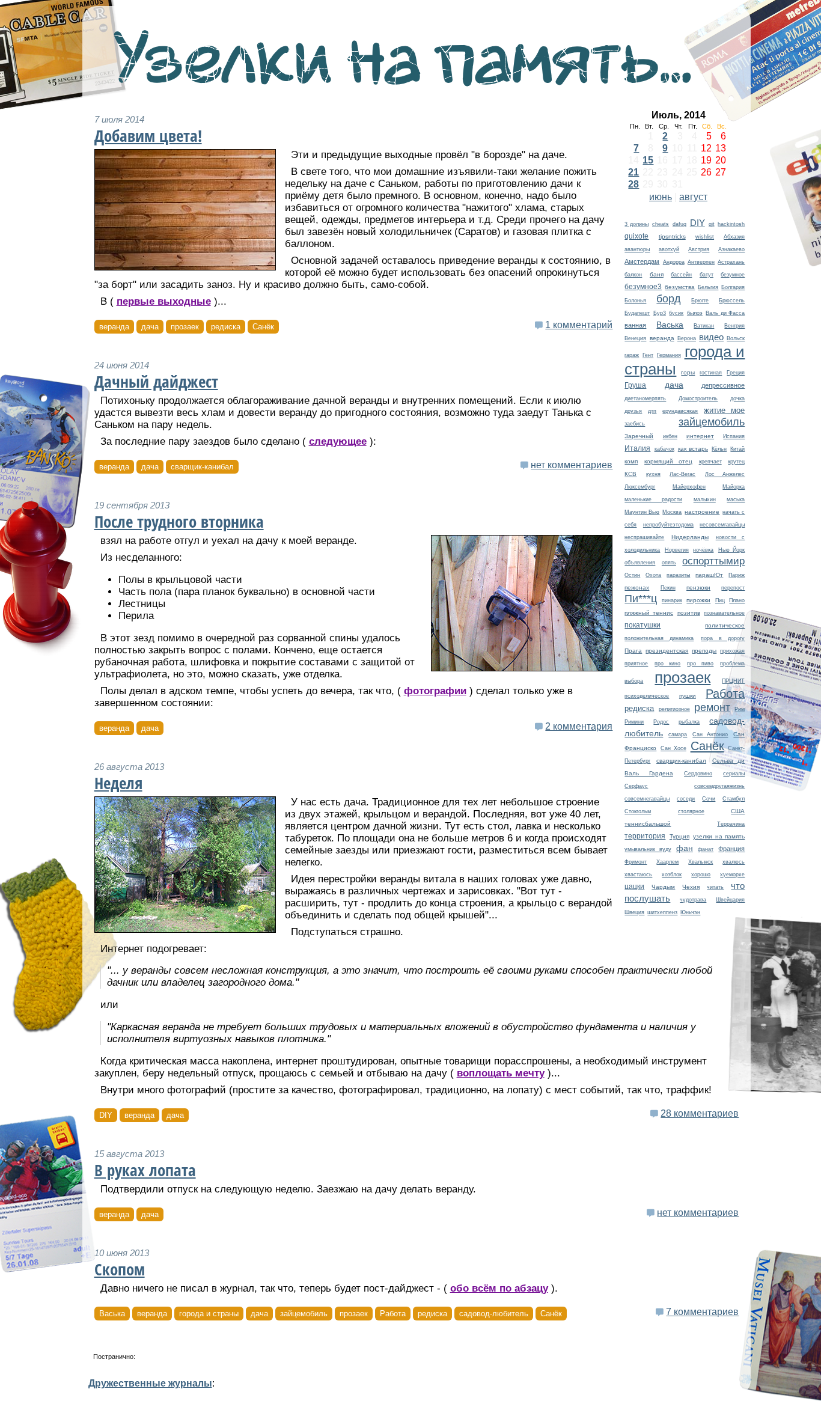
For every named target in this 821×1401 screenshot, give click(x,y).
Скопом (119, 1269)
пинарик (672, 600)
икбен (670, 436)
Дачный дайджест (156, 381)
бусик (676, 313)
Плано (737, 600)
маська (736, 499)
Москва (672, 512)
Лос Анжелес (725, 474)
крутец (736, 462)
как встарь (693, 448)
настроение (702, 511)
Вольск (736, 338)
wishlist (704, 237)
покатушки (642, 625)
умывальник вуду (647, 849)
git (712, 224)
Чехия (691, 887)
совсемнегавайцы (647, 799)
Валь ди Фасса (725, 313)
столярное (691, 811)
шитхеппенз (662, 912)
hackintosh (731, 224)
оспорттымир (713, 561)
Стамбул (733, 799)
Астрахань (731, 262)
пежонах (636, 587)
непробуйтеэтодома (668, 525)
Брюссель (732, 301)
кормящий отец (668, 461)
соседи (686, 799)
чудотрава (693, 900)
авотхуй (669, 249)
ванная (635, 325)
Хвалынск (700, 862)
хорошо (700, 874)
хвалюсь (733, 862)
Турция (679, 836)
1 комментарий (578, 325)
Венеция (635, 338)
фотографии (435, 691)
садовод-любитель (493, 1313)
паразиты (678, 575)
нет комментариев (571, 465)
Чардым (663, 887)
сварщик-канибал (681, 760)
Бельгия (708, 287)
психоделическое (646, 696)
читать (715, 887)
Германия (669, 355)
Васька (669, 324)
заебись (634, 424)
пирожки (698, 600)
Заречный (638, 436)
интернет (700, 436)
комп (631, 461)
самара (677, 734)
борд (668, 298)
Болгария (733, 287)
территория (644, 836)
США (738, 811)
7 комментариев (702, 1312)
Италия (637, 448)
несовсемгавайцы (722, 525)
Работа (725, 693)
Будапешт (637, 313)
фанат (705, 849)
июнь (660, 197)
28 (633, 184)
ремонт (712, 707)
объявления (639, 563)
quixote (636, 236)
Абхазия (734, 237)
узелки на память (719, 836)
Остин (632, 575)
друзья (633, 411)
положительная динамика (659, 638)
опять (669, 563)
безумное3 (643, 286)
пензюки (698, 587)
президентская (667, 650)
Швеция (634, 912)
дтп (652, 411)
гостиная (711, 373)
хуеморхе (732, 874)
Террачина (731, 824)
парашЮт (709, 575)
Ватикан (704, 326)
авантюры (637, 249)
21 (633, 172)
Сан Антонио (710, 734)
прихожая (732, 651)
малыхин (705, 499)
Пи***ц (640, 599)
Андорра (674, 262)
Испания (734, 436)
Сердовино (698, 774)
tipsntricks (672, 236)
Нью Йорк (731, 550)
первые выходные (164, 301)
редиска (639, 708)
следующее (338, 441)
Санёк (707, 745)
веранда (662, 338)
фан (684, 848)
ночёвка (703, 550)
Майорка (733, 487)
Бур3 (659, 313)
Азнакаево (731, 249)
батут (706, 275)
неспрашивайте (644, 537)
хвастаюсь (638, 874)
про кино (667, 664)
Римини (634, 722)
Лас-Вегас (682, 474)
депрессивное (723, 385)
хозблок (672, 874)
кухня (653, 474)
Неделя (118, 783)
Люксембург (639, 487)
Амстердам (641, 261)
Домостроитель (698, 398)
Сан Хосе (673, 748)
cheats (660, 224)
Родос (661, 722)
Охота (653, 575)
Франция (731, 848)
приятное (636, 664)
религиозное (674, 709)
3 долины (636, 224)
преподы (704, 650)
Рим (739, 709)
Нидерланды (690, 537)
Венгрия (734, 326)
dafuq (679, 224)
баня (657, 274)
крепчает (710, 462)
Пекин (668, 588)
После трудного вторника (179, 522)
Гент (647, 355)
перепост (733, 588)
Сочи (708, 799)
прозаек (682, 677)
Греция (736, 373)
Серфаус (636, 786)
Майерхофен (689, 487)
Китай (737, 449)
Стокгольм (637, 811)
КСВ (630, 474)
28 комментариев (700, 1113)
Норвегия (677, 550)
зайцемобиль (712, 422)
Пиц (720, 600)
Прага (633, 650)
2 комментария (578, 726)
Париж (736, 575)
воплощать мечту (501, 1073)
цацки (634, 886)
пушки (687, 695)
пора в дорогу (723, 638)
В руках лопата (145, 1170)
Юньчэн (690, 912)
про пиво (700, 664)
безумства (680, 287)
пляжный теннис (648, 612)
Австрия (698, 249)
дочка (737, 398)
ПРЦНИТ (733, 681)
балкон (633, 275)
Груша (635, 385)
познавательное (724, 613)
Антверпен (701, 262)
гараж (631, 355)
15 (647, 160)
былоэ (695, 313)
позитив (688, 612)
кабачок (664, 449)
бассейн (681, 275)
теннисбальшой (647, 823)
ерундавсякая (680, 411)
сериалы (734, 774)
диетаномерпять (645, 398)
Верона (686, 338)
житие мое (724, 410)
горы (688, 372)
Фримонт (635, 862)
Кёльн (719, 449)
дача (674, 384)
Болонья (635, 301)
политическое (725, 625)
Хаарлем (667, 862)
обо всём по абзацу (499, 1288)
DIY (697, 223)
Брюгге (700, 301)
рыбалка (689, 722)
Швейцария (730, 900)
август (693, 197)
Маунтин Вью (641, 512)
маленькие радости (653, 499)
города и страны (209, 1313)
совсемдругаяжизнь (719, 786)
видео (711, 337)
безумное (733, 275)
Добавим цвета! (148, 136)
